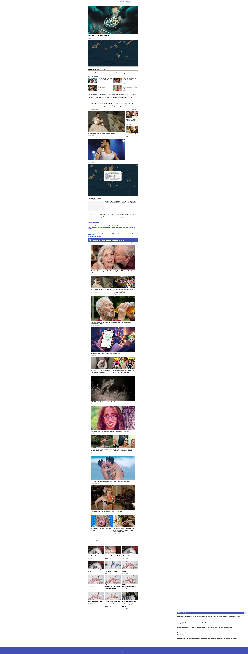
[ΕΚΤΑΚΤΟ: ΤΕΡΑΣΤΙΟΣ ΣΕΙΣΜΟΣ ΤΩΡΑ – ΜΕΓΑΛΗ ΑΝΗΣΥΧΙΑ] (113, 565)
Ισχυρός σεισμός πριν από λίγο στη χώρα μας (99, 230)
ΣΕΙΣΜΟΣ (96, 540)
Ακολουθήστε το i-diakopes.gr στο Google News (108, 240)
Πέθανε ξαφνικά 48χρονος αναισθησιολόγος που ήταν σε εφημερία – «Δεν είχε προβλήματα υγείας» (111, 228)
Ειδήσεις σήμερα (93, 222)
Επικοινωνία (131, 649)
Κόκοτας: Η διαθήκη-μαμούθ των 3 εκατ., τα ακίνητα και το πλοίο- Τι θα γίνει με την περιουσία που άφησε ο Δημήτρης (121, 202)
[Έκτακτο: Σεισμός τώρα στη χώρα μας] (113, 550)
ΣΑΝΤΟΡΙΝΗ (90, 540)
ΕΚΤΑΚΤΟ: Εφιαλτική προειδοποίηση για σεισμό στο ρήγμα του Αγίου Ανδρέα (112, 586)
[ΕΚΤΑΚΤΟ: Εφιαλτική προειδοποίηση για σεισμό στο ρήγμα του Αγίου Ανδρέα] (113, 579)
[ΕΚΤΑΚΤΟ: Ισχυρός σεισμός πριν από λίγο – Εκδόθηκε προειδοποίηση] (113, 596)
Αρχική (115, 649)
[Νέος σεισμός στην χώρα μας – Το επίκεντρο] (130, 565)
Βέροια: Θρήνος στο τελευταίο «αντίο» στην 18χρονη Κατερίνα (104, 225)
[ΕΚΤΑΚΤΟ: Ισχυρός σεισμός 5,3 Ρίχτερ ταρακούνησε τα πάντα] (130, 579)
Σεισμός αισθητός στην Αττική (95, 601)
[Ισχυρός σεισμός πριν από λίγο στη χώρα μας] (96, 550)
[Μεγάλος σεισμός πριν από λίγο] (96, 565)
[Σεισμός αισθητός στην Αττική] (96, 596)
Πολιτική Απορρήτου (123, 649)
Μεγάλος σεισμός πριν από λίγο (95, 570)
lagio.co (134, 652)
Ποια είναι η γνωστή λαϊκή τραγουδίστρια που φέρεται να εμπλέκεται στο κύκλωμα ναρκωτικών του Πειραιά (113, 233)
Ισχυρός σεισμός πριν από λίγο (95, 584)
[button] (113, 20)
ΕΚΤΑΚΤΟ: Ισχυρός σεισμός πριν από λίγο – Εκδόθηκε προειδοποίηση (112, 603)
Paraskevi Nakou (92, 69)
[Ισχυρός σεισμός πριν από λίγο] (96, 579)
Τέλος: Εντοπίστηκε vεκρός (94, 236)
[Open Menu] (88, 2)
